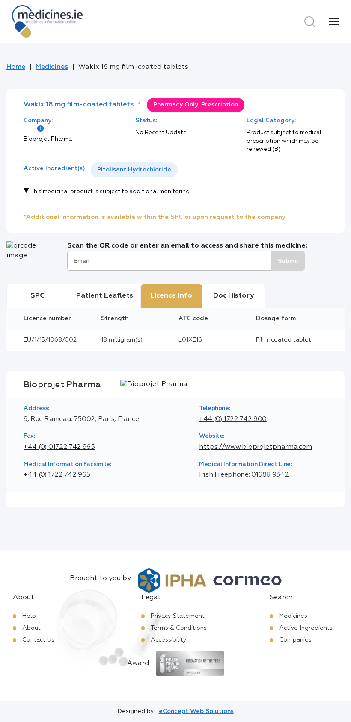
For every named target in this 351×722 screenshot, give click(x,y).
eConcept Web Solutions (196, 711)
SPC (37, 295)
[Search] (309, 21)
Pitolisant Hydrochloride (134, 170)
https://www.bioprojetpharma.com (255, 447)
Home (15, 67)
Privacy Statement (178, 616)
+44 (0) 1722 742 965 (57, 475)
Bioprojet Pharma (48, 139)
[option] (134, 169)
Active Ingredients (306, 628)
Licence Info (171, 295)
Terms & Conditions (179, 628)
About (31, 628)
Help (29, 616)
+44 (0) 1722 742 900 (233, 419)
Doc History (233, 295)
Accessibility (169, 640)
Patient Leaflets (104, 295)
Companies (295, 640)
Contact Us (38, 640)
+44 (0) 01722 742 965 (59, 447)
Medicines (52, 67)
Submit (288, 260)
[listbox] (134, 169)
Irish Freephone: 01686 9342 (244, 475)
